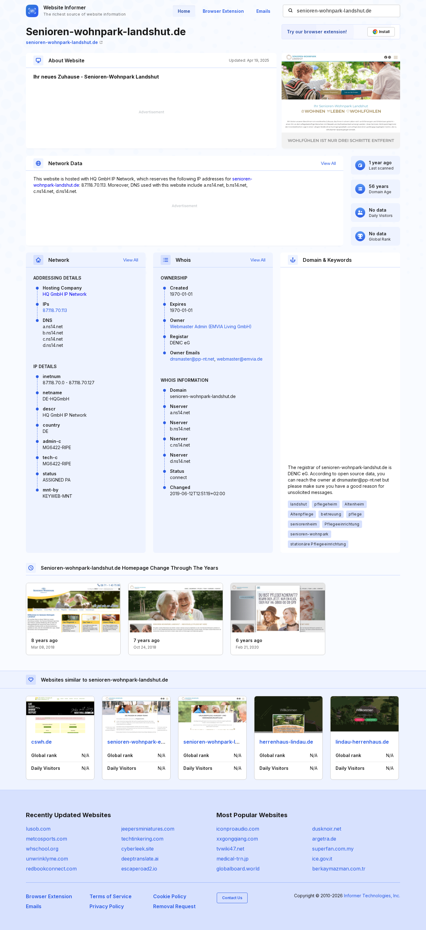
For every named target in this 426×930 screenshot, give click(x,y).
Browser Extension (223, 11)
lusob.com (38, 829)
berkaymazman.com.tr (338, 868)
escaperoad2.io (139, 868)
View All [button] (328, 163)
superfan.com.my (333, 849)
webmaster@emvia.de (240, 359)
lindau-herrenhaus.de (362, 742)
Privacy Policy (107, 906)
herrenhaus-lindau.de (286, 742)
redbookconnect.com (51, 868)
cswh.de (41, 742)
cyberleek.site (137, 849)
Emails (263, 11)
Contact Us (232, 897)
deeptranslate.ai (139, 859)
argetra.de (324, 839)
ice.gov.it (322, 859)
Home (184, 11)
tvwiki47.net (230, 849)
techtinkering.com (142, 839)
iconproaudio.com (237, 829)
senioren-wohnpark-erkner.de (144, 742)
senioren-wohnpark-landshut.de (62, 42)
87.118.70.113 (55, 310)
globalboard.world (237, 868)
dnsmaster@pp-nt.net (192, 359)
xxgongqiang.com (237, 839)
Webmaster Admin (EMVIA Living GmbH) (211, 326)
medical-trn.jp (232, 859)
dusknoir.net (326, 829)
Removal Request (174, 906)
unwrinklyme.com (47, 859)
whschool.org (42, 849)
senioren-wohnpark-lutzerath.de (223, 742)
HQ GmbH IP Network (65, 294)
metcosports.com (46, 839)
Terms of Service (111, 896)
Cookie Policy (169, 896)
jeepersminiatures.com (147, 829)
